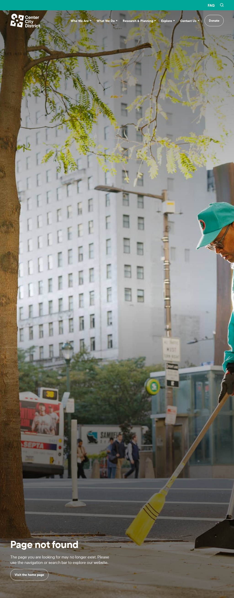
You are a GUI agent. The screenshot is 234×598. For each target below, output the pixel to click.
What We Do (106, 20)
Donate (214, 21)
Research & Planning (138, 20)
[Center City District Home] (25, 20)
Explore (166, 20)
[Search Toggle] (222, 5)
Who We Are (80, 20)
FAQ (211, 5)
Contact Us (188, 20)
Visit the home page (29, 575)
